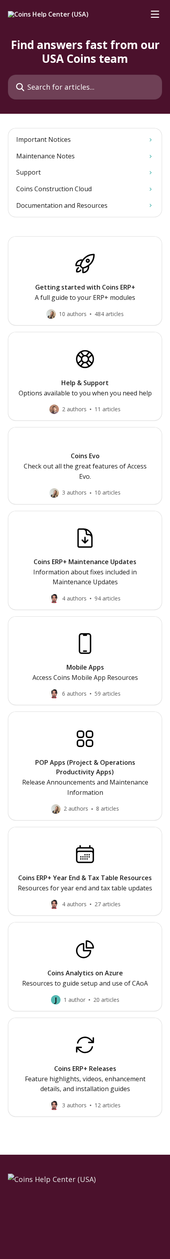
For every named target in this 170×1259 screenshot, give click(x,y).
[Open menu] (155, 14)
